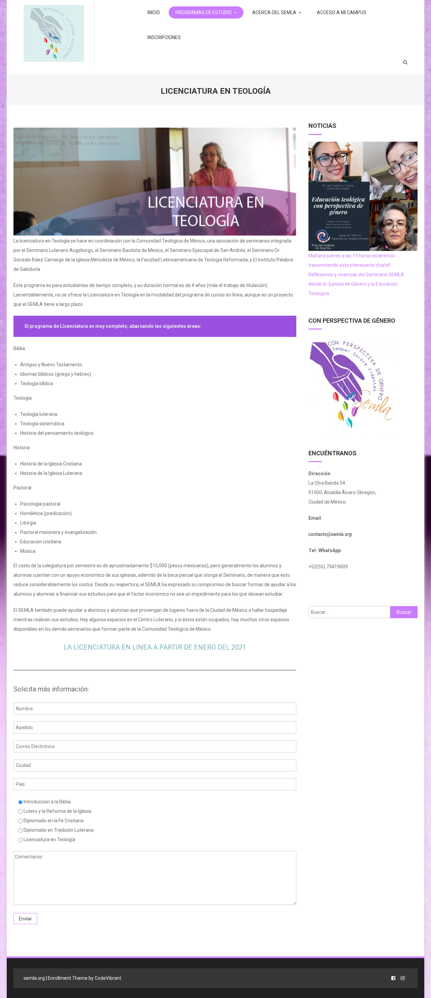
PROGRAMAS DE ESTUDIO (203, 12)
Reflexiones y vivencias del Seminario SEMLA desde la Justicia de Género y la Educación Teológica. (356, 284)
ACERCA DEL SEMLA (274, 12)
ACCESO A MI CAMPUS (341, 12)
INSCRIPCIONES (164, 37)
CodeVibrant (108, 978)
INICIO (153, 12)
